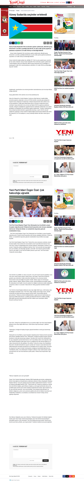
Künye (35, 476)
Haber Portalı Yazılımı (15, 480)
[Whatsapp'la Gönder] (18, 43)
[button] (45, 43)
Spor (31, 6)
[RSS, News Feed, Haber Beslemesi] (73, 476)
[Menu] (74, 6)
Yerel (23, 6)
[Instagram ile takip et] (71, 2)
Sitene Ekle (51, 476)
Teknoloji (43, 6)
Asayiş (47, 6)
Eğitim (38, 6)
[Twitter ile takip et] (69, 2)
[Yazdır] (21, 43)
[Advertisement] (30, 78)
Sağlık (34, 6)
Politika (27, 6)
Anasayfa (13, 10)
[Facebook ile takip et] (67, 2)
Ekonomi (19, 6)
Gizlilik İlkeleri (44, 476)
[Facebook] (10, 43)
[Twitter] (13, 43)
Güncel (14, 6)
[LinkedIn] (16, 43)
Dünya (10, 6)
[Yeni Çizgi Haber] (17, 2)
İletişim (39, 476)
